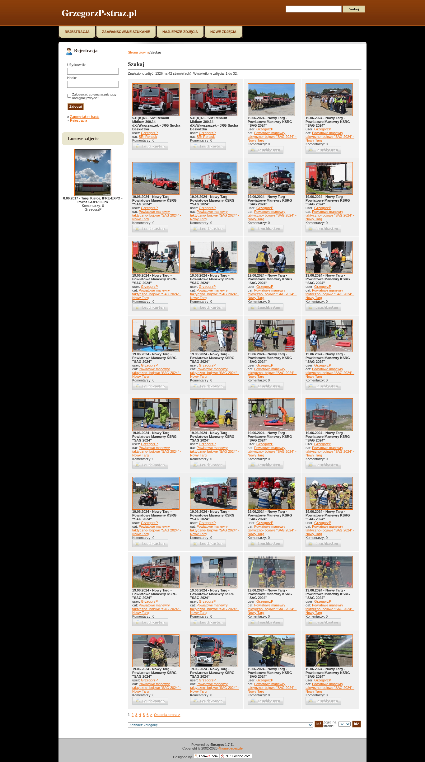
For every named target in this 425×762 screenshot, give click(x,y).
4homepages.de (230, 748)
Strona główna (138, 52)
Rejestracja (78, 120)
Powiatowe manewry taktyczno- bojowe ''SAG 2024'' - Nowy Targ (272, 136)
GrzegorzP (149, 133)
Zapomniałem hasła (84, 117)
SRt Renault (148, 136)
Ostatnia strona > (167, 715)
